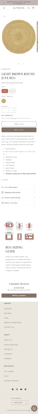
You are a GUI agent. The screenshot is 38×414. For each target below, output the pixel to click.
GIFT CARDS (8, 371)
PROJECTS (8, 349)
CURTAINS (8, 354)
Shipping (13, 118)
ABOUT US (8, 340)
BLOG (6, 376)
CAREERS (7, 358)
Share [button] (6, 180)
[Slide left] (14, 64)
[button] (4, 8)
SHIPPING (8, 309)
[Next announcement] (34, 2)
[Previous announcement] (4, 2)
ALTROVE (15, 410)
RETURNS (7, 313)
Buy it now (19, 130)
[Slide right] (23, 64)
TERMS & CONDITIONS (12, 322)
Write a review (19, 295)
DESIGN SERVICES (11, 345)
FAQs (6, 318)
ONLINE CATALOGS (11, 381)
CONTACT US (9, 327)
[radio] (5, 91)
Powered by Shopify (24, 410)
